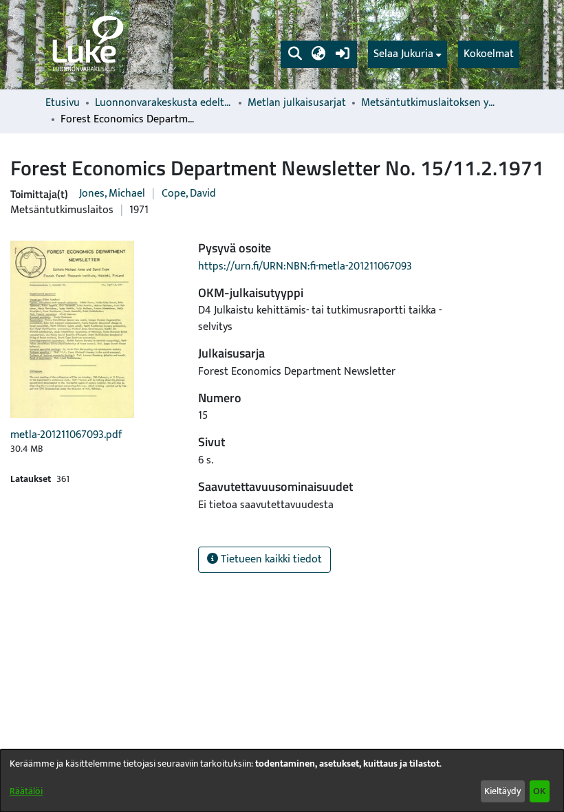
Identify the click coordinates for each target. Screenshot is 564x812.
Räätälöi (26, 791)
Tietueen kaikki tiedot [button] (270, 559)
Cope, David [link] (189, 193)
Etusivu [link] (62, 103)
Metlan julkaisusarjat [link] (297, 103)
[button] (294, 54)
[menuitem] (407, 54)
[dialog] (282, 780)
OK (539, 791)
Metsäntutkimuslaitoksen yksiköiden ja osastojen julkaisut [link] (430, 103)
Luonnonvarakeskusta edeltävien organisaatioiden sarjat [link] (163, 103)
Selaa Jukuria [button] (403, 54)
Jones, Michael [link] (112, 193)
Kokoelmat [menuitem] (489, 54)
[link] (87, 45)
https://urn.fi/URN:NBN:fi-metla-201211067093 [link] (305, 266)
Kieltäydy (502, 791)
